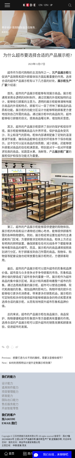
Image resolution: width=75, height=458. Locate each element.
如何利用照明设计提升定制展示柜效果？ (31, 363)
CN (40, 5)
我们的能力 (9, 376)
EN (46, 5)
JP (51, 5)
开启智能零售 (10, 408)
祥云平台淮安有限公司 (29, 442)
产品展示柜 (30, 439)
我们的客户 (9, 414)
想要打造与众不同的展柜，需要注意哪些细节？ (38, 358)
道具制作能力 (10, 387)
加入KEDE (8, 419)
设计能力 (7, 383)
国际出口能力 (10, 400)
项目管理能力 (10, 391)
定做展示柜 (56, 439)
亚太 (24, 445)
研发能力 (7, 395)
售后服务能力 (10, 404)
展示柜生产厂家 (43, 439)
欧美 (19, 445)
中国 (15, 445)
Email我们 (9, 423)
